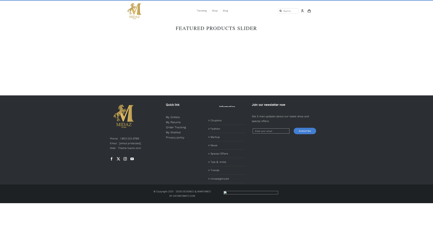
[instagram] (125, 159)
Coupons (216, 120)
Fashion (215, 128)
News (214, 145)
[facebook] (111, 159)
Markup (215, 137)
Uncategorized (220, 178)
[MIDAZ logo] (134, 2)
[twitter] (118, 159)
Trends (215, 170)
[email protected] (130, 143)
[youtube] (132, 159)
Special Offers (219, 153)
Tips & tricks (218, 162)
